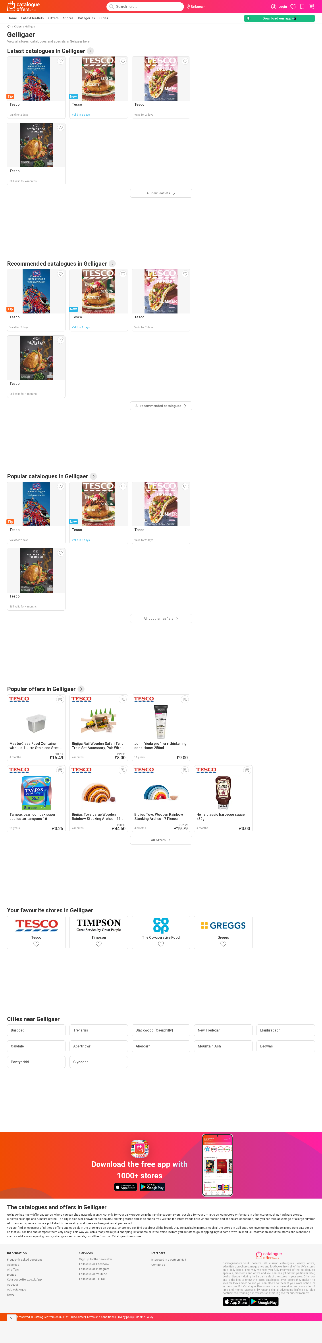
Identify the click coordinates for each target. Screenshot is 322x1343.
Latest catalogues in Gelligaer (46, 51)
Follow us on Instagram (94, 1269)
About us (13, 1284)
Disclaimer (78, 1317)
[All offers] (81, 689)
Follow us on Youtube (93, 1274)
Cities (103, 18)
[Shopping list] (311, 6)
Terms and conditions (101, 1317)
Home (12, 18)
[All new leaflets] (90, 50)
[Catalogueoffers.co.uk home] (23, 6)
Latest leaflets (32, 18)
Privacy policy (125, 1317)
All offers (13, 1269)
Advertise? (14, 1264)
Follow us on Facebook (94, 1264)
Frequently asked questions (24, 1259)
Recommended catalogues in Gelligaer (57, 263)
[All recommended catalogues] (112, 263)
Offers (53, 18)
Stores (68, 18)
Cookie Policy (144, 1317)
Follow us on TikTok (92, 1279)
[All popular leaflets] (93, 476)
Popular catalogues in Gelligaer (47, 476)
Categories (86, 18)
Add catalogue (16, 1289)
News (10, 1294)
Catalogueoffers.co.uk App (24, 1279)
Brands (11, 1274)
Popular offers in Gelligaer (41, 689)
